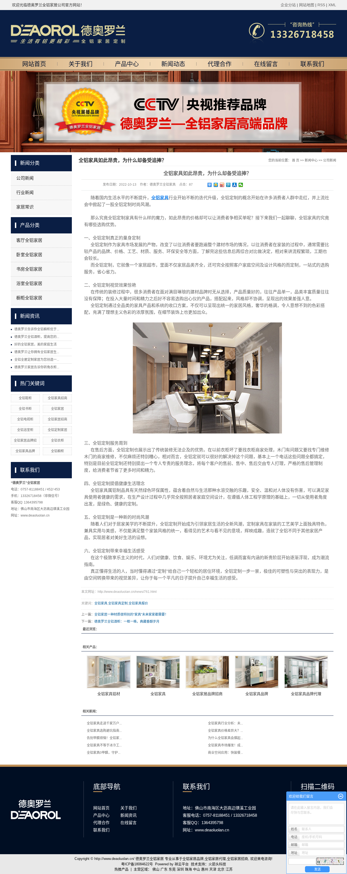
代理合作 (220, 64)
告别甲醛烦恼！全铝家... (104, 738)
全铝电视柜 (25, 419)
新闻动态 (173, 64)
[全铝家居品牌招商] (207, 672)
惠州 (204, 869)
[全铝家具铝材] (109, 672)
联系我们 (312, 64)
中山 (196, 869)
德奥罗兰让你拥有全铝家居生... (36, 352)
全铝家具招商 (57, 398)
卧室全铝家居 (29, 254)
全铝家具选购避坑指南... (104, 731)
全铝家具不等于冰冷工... (104, 745)
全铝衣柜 (57, 440)
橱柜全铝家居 (29, 298)
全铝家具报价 (138, 603)
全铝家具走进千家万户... (104, 723)
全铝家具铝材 (108, 694)
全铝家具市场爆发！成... (225, 745)
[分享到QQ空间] (216, 185)
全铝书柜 (25, 409)
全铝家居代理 (215, 859)
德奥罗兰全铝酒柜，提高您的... (36, 337)
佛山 (155, 869)
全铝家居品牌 (193, 859)
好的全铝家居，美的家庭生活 (35, 344)
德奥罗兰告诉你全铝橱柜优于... (36, 329)
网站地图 (307, 5)
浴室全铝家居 (29, 283)
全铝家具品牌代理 (306, 694)
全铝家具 (100, 603)
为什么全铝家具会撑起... (225, 738)
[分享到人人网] (234, 185)
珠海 (188, 869)
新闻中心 (311, 160)
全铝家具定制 (118, 603)
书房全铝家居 (29, 269)
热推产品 (121, 869)
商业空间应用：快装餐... (225, 753)
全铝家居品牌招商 (207, 694)
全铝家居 (57, 409)
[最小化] (340, 796)
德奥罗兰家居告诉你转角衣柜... (36, 367)
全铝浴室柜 (25, 430)
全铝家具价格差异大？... (225, 731)
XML (332, 5)
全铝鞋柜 (25, 398)
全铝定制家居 (57, 430)
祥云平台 (182, 864)
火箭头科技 (217, 864)
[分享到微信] (241, 185)
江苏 (229, 869)
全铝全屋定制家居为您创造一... (36, 360)
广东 (164, 869)
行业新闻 (25, 192)
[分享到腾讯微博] (228, 185)
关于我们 (80, 64)
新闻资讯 (128, 815)
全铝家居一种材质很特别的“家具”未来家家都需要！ (131, 614)
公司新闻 (25, 178)
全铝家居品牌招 (25, 440)
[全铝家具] (158, 672)
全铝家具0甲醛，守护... (103, 753)
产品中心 (127, 64)
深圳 (180, 869)
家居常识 (25, 207)
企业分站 (288, 5)
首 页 (295, 160)
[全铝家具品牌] (257, 672)
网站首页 (34, 64)
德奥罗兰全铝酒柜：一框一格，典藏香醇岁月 (126, 621)
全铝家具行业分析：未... (225, 723)
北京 (220, 869)
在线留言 (266, 64)
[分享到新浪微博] (222, 185)
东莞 (172, 869)
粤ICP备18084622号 (137, 864)
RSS (321, 5)
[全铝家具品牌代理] (306, 672)
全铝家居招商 (57, 419)
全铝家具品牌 (25, 451)
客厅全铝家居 (29, 240)
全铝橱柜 (57, 451)
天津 (212, 869)
